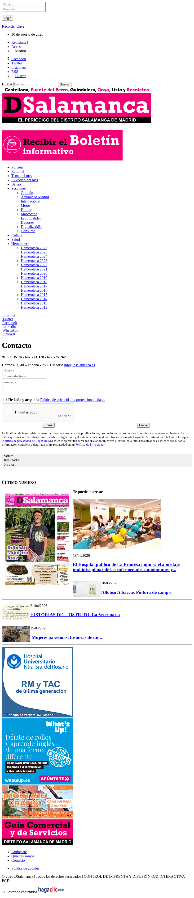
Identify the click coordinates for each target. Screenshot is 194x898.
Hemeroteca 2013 (34, 303)
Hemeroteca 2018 (34, 282)
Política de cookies (25, 868)
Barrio (16, 184)
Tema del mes (21, 176)
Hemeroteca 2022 (34, 265)
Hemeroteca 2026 (34, 248)
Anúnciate (19, 852)
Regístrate (18, 42)
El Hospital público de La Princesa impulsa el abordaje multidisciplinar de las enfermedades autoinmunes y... (126, 567)
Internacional (30, 201)
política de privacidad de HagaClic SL (27, 441)
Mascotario (29, 214)
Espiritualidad (31, 218)
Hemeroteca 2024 (34, 256)
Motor (25, 205)
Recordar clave (13, 26)
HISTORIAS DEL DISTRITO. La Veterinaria (75, 614)
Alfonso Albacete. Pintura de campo (136, 592)
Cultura (16, 235)
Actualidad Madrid (35, 197)
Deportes (27, 222)
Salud (15, 239)
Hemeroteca (20, 244)
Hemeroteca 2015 (34, 295)
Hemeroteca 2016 (34, 290)
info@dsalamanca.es (79, 365)
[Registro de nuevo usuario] (62, 159)
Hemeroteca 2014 (34, 299)
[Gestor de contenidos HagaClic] (51, 892)
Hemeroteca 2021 (34, 269)
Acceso (16, 47)
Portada (17, 167)
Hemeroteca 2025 (34, 252)
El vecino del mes (24, 180)
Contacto (18, 860)
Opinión (27, 193)
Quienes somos (22, 856)
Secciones (18, 188)
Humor (26, 210)
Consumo (28, 231)
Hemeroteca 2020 (34, 273)
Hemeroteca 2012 (34, 307)
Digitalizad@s (31, 227)
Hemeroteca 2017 (34, 286)
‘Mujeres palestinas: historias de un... (66, 637)
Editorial (17, 171)
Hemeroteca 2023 (34, 261)
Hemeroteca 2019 (34, 278)
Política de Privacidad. (89, 444)
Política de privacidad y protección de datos (72, 400)
